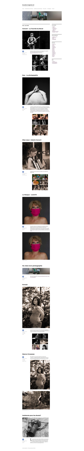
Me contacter (44, 8)
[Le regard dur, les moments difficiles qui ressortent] (36, 336)
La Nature (53, 27)
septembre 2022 (54, 44)
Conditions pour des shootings (38, 8)
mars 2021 (53, 50)
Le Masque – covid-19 (29, 195)
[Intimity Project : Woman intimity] (44, 127)
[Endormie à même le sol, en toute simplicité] (36, 122)
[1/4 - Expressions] (44, 347)
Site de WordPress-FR (54, 63)
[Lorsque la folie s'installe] (44, 336)
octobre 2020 (53, 53)
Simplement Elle (54, 37)
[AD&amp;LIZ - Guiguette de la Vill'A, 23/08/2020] (36, 176)
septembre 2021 (54, 47)
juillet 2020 (53, 55)
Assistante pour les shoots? (31, 415)
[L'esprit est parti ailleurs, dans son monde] (36, 341)
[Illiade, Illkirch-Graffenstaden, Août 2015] (36, 57)
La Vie (23, 333)
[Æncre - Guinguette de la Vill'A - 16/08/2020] (44, 182)
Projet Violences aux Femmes (29, 8)
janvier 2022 (53, 46)
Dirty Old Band (54, 29)
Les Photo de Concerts (54, 28)
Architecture (53, 26)
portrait (23, 334)
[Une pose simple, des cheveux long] (44, 122)
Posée (24, 333)
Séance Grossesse (28, 354)
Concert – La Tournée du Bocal (32, 28)
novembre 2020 (54, 52)
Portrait (25, 284)
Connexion (53, 61)
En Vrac (23, 442)
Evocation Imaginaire (24, 108)
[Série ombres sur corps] (36, 116)
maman (25, 361)
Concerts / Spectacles (24, 54)
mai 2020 (53, 56)
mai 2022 (53, 45)
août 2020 (53, 54)
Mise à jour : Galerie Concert (31, 140)
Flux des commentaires (54, 62)
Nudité (23, 110)
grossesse (23, 361)
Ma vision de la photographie (32, 266)
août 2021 (53, 48)
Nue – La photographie (30, 75)
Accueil (23, 8)
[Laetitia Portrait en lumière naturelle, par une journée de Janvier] (36, 347)
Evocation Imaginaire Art (28, 4)
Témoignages (49, 8)
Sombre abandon (54, 39)
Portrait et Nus (53, 30)
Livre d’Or (53, 8)
